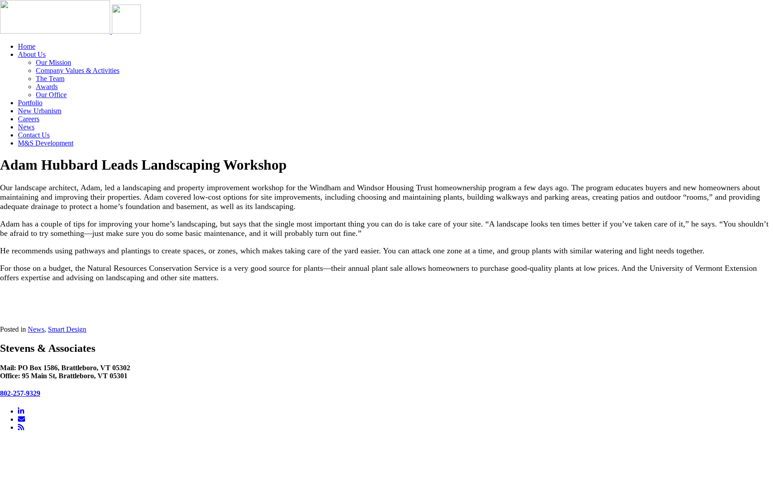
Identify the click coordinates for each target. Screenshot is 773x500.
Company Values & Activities (77, 70)
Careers (28, 119)
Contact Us (34, 135)
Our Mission (53, 62)
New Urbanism (39, 111)
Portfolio (30, 103)
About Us (32, 54)
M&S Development (45, 143)
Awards (47, 86)
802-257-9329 (20, 393)
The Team (50, 78)
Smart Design (67, 329)
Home (26, 46)
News (26, 127)
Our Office (51, 94)
